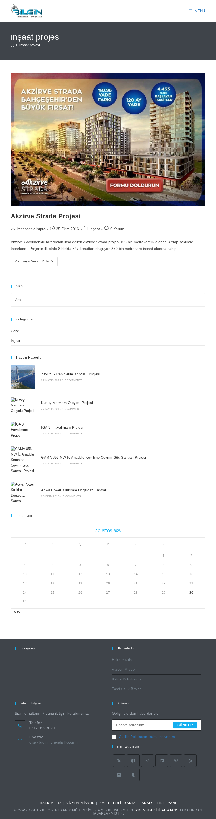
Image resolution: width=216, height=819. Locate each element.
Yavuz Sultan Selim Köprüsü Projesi (70, 374)
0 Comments (74, 380)
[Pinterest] (176, 760)
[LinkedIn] (161, 760)
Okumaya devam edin (36, 263)
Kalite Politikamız (127, 679)
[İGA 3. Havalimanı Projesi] (23, 430)
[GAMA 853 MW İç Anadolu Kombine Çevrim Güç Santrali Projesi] (23, 460)
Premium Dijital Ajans (157, 810)
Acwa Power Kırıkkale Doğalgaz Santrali (74, 490)
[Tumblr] (133, 775)
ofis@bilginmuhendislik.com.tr (54, 742)
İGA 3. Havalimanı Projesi (62, 427)
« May (15, 612)
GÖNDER (185, 725)
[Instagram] (147, 760)
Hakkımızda (122, 660)
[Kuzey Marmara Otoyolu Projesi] (23, 405)
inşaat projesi (29, 45)
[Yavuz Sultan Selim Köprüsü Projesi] (23, 377)
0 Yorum (117, 229)
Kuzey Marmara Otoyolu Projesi (67, 403)
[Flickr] (119, 775)
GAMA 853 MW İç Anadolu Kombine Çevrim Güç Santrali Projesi (93, 457)
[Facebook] (133, 760)
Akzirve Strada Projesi (46, 216)
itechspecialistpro (31, 229)
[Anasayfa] (12, 45)
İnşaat (95, 229)
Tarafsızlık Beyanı (127, 689)
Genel (15, 331)
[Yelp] (190, 760)
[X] (119, 760)
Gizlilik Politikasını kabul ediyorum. (147, 737)
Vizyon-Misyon (124, 669)
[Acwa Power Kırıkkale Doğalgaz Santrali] (23, 493)
